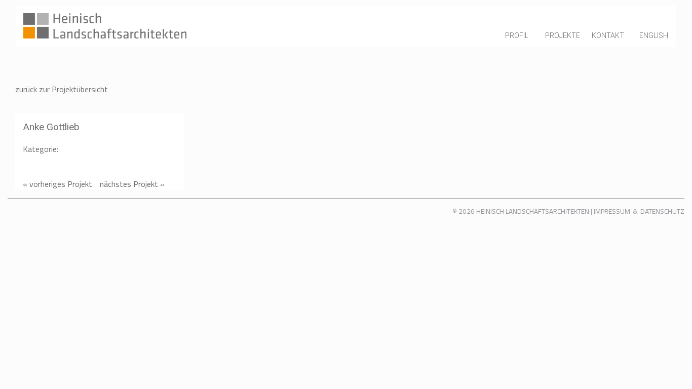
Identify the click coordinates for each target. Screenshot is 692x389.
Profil (516, 35)
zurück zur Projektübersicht (61, 89)
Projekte (562, 35)
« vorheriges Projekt (57, 184)
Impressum (612, 211)
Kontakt (608, 35)
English (653, 35)
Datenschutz (662, 211)
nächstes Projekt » (132, 184)
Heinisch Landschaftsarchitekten (532, 211)
